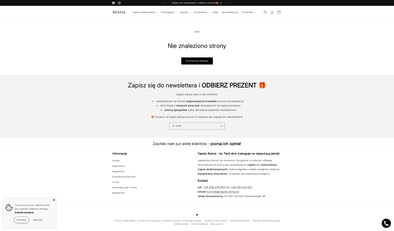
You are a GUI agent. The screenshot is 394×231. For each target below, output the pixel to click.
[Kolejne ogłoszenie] (229, 3)
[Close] (54, 200)
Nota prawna (217, 224)
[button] (145, 12)
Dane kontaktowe (199, 224)
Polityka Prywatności (124, 176)
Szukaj (116, 160)
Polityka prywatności (240, 220)
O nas (115, 182)
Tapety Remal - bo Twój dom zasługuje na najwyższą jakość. (151, 220)
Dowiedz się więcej (24, 212)
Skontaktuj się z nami (124, 187)
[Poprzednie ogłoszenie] (164, 3)
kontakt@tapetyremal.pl (223, 192)
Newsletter (118, 192)
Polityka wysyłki (181, 224)
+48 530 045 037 (241, 187)
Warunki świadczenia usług (266, 220)
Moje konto (118, 166)
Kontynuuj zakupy (197, 60)
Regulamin (118, 171)
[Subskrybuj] (221, 126)
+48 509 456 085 (214, 187)
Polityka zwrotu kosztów (215, 220)
